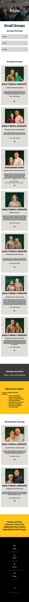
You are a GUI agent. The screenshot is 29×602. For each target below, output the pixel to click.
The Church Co (14, 594)
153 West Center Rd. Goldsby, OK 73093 (14, 570)
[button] (27, 2)
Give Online (14, 579)
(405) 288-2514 (14, 561)
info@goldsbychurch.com (14, 551)
